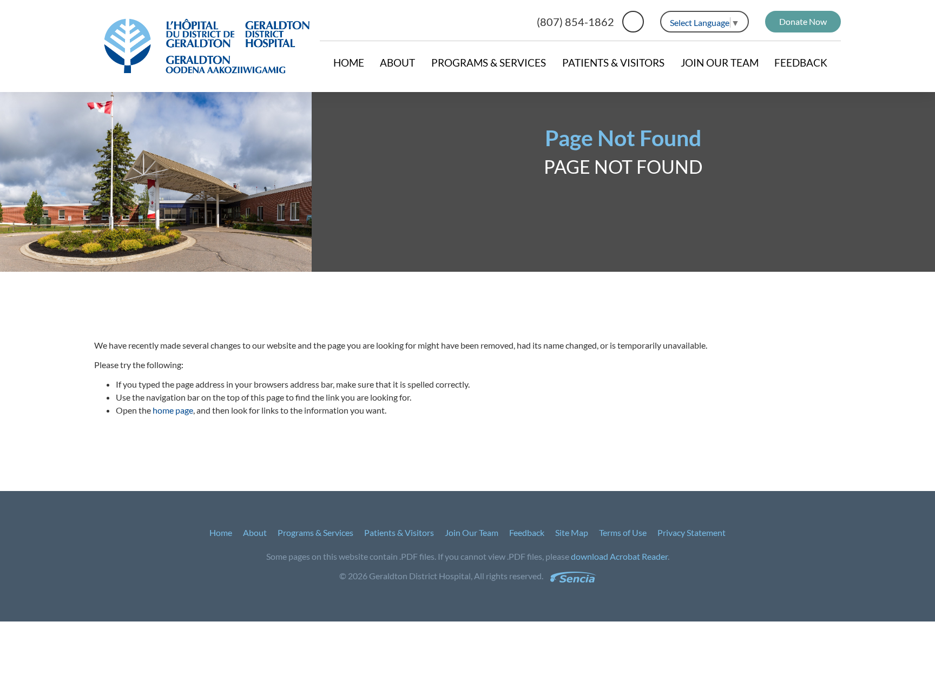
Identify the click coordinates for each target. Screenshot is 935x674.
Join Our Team (720, 62)
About (397, 62)
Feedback (800, 62)
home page (173, 410)
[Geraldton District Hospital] (207, 46)
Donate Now (803, 21)
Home (348, 62)
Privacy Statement (691, 532)
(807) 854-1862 (575, 21)
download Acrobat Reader (619, 556)
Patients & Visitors (613, 62)
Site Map (571, 532)
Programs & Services (488, 62)
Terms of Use (623, 532)
